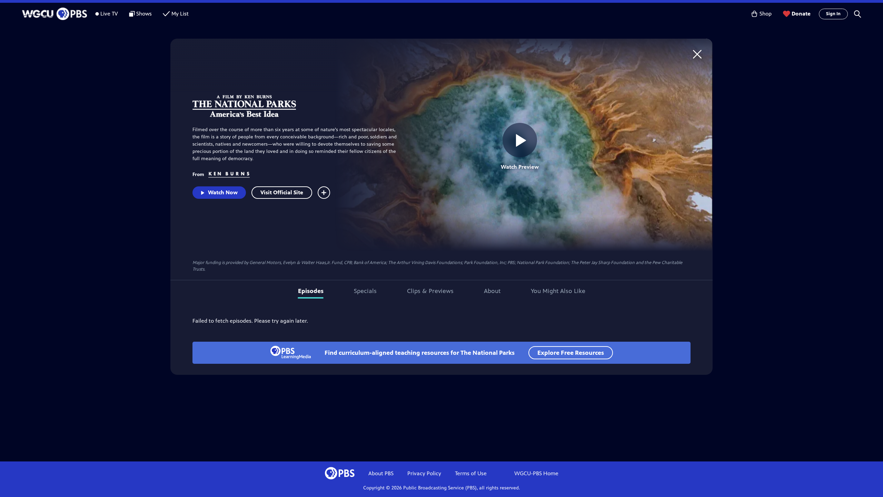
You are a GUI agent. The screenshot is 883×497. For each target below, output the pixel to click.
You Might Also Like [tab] (558, 291)
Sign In (833, 14)
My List (180, 13)
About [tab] (492, 291)
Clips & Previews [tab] (430, 291)
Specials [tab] (365, 291)
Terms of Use (471, 473)
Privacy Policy (424, 473)
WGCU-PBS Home (536, 473)
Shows (144, 13)
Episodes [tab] (311, 291)
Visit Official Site (281, 192)
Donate (801, 13)
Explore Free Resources (570, 353)
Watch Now (223, 192)
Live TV (109, 13)
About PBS (381, 473)
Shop (766, 13)
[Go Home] (697, 54)
